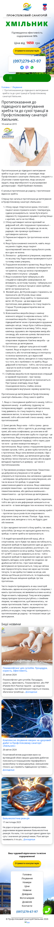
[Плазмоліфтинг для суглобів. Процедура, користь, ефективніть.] (27, 646)
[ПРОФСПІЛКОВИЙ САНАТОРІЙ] (27, 6)
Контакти (27, 905)
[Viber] (27, 67)
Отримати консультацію (27, 51)
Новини (27, 890)
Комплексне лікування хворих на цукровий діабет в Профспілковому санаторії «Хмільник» (27, 743)
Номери (27, 882)
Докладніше (31, 691)
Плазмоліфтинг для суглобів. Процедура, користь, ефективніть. (25, 669)
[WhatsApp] (32, 67)
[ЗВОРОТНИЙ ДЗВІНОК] (47, 910)
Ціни (27, 886)
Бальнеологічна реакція (16, 818)
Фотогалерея (27, 897)
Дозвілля (27, 901)
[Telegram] (22, 67)
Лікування (17, 87)
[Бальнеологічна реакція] (27, 796)
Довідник (27, 894)
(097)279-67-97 (27, 61)
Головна (6, 87)
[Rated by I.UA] (27, 922)
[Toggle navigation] (10, 78)
